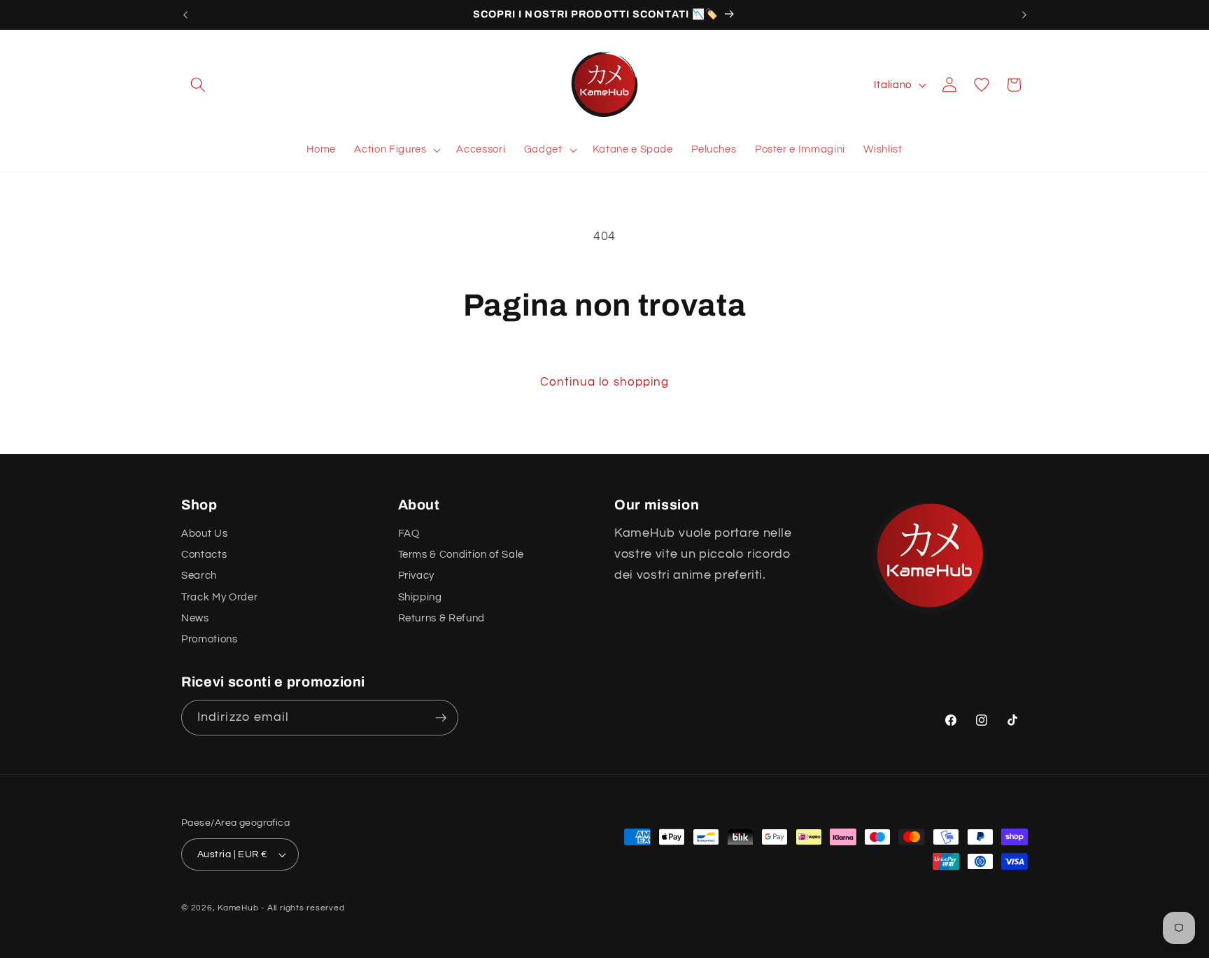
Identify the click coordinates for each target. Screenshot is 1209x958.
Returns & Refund (442, 618)
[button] (198, 84)
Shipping (420, 597)
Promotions (209, 639)
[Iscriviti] (441, 718)
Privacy (416, 576)
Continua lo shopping (605, 382)
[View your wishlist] (981, 84)
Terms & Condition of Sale (461, 554)
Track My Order (219, 597)
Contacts (204, 554)
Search (199, 576)
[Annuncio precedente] (185, 14)
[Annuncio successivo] (1024, 14)
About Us (204, 533)
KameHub (238, 908)
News (195, 618)
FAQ (409, 533)
